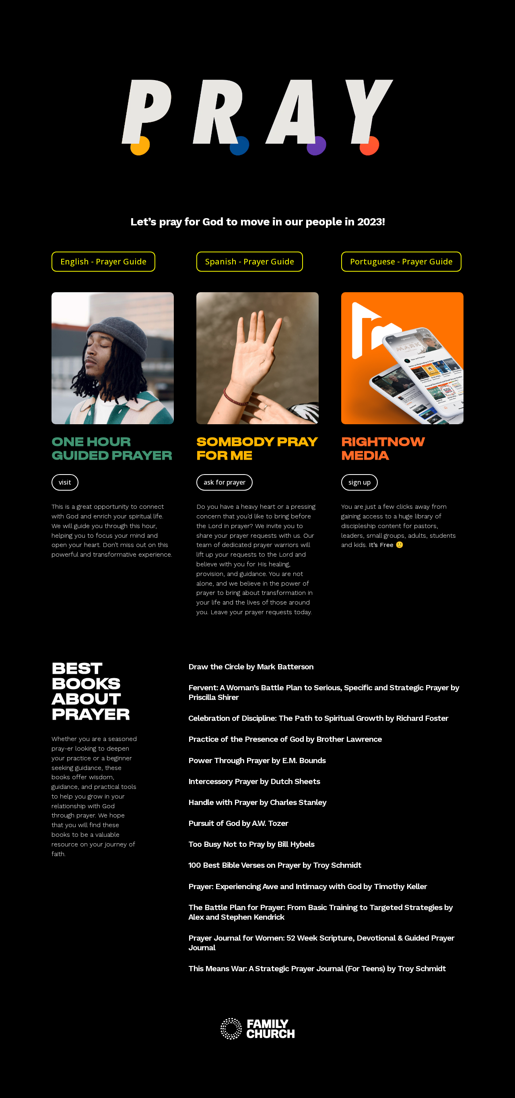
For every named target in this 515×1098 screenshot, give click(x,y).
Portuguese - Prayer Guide (401, 261)
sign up (359, 482)
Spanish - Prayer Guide (249, 261)
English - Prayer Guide (103, 261)
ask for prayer (224, 482)
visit (65, 482)
